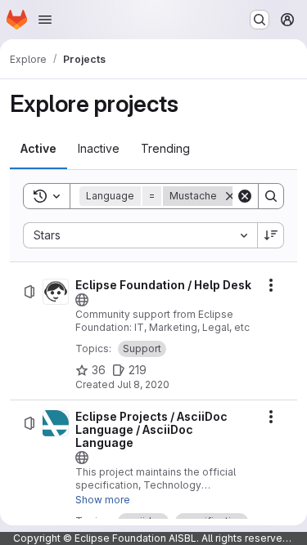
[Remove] (230, 196)
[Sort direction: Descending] (271, 235)
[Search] (271, 196)
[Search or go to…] (259, 19)
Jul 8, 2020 (143, 384)
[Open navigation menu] (45, 20)
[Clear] (245, 196)
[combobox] (140, 235)
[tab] (38, 148)
